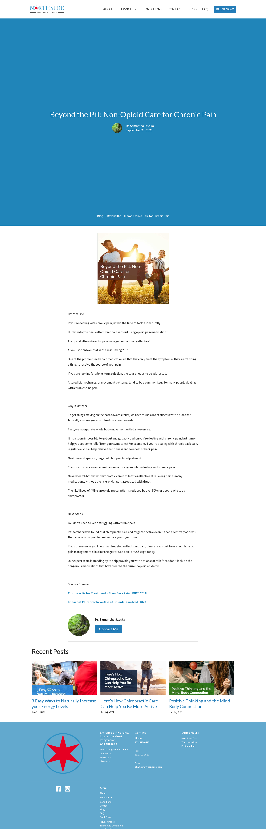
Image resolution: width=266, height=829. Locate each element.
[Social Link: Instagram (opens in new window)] (67, 789)
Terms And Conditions (111, 825)
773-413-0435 (142, 742)
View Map (105, 761)
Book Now (225, 9)
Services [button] (104, 797)
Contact (175, 9)
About (108, 9)
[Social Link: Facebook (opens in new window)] (58, 789)
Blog (193, 9)
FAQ (205, 9)
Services (126, 9)
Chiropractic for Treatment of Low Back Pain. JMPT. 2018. (107, 593)
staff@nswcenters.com (148, 767)
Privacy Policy (107, 821)
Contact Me (108, 629)
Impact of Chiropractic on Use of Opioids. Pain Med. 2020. (107, 602)
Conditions (152, 9)
